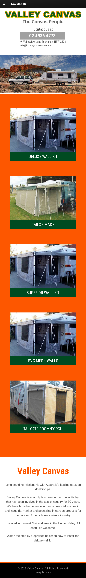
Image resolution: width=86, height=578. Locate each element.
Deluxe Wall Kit (43, 156)
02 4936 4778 (42, 36)
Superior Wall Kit (43, 292)
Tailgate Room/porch (43, 428)
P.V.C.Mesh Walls (43, 360)
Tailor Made (43, 224)
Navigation (18, 3)
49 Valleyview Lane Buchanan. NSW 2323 (43, 41)
